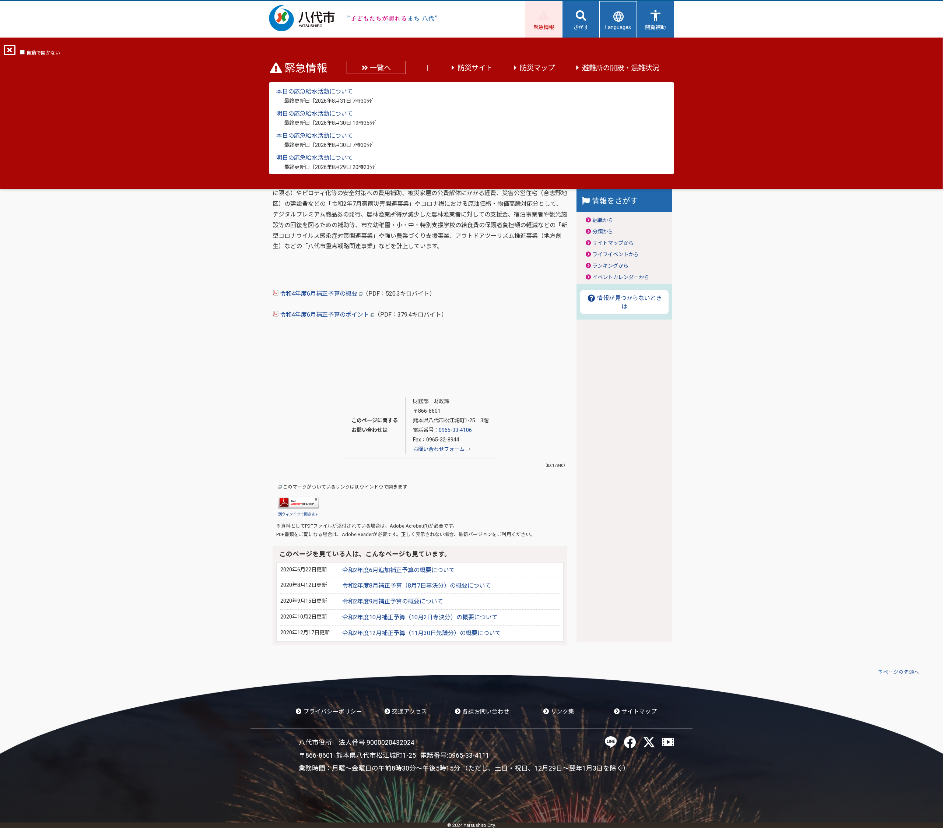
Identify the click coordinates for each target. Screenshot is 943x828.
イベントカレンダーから (620, 277)
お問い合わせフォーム (439, 449)
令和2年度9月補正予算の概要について (392, 601)
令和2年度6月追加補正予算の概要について (398, 570)
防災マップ (537, 68)
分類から (602, 232)
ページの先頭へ (901, 672)
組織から (602, 220)
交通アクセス (408, 711)
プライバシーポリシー (332, 711)
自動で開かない (43, 53)
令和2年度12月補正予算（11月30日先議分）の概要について (421, 633)
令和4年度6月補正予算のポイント (324, 314)
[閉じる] (9, 52)
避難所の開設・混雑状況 (620, 68)
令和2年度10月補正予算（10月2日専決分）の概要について (420, 617)
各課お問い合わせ (485, 711)
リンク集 (561, 711)
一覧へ (379, 68)
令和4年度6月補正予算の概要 (318, 293)
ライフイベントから (615, 254)
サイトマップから (613, 243)
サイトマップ (638, 711)
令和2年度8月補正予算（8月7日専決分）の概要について (416, 585)
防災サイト (475, 68)
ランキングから (610, 266)
